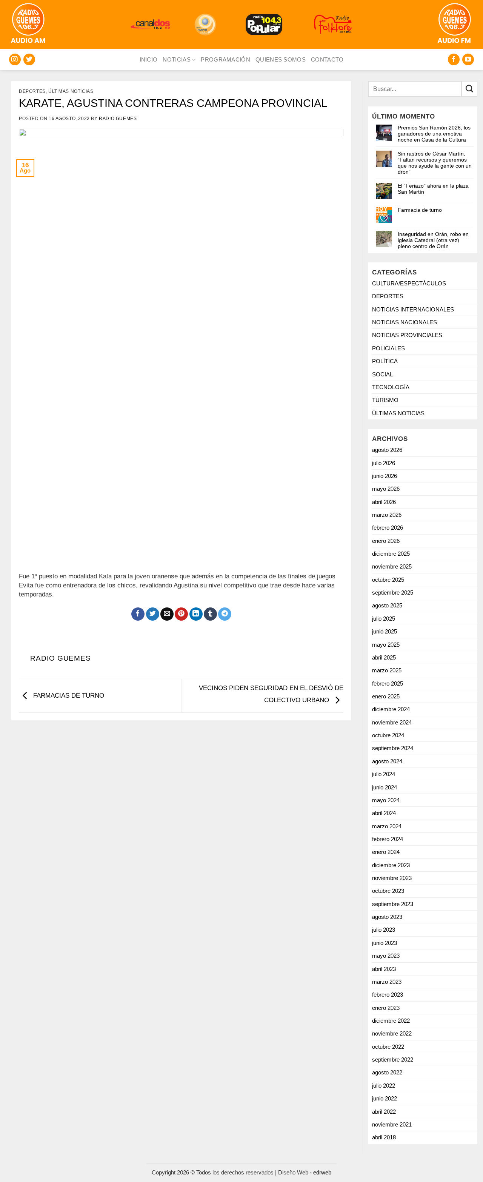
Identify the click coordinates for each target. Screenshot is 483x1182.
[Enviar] (469, 89)
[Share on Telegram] (224, 614)
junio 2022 (384, 1098)
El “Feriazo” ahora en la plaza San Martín (433, 189)
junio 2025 (384, 631)
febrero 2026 (387, 527)
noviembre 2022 (392, 1033)
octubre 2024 (388, 735)
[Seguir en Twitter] (29, 59)
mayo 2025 (386, 644)
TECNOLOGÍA (390, 387)
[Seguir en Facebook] (453, 59)
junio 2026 (384, 476)
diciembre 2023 (391, 865)
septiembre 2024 (392, 748)
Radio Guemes (118, 118)
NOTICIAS (176, 59)
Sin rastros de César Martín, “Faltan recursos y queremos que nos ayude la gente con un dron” (435, 163)
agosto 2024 (387, 761)
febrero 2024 (387, 839)
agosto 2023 (387, 917)
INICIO (149, 59)
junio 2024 (384, 787)
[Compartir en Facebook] (138, 614)
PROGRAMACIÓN (225, 59)
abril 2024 (384, 813)
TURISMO (385, 400)
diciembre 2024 (391, 709)
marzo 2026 (386, 515)
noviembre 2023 (392, 878)
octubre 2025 (388, 579)
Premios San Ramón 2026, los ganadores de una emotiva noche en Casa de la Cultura (434, 134)
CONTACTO (327, 59)
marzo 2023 (386, 982)
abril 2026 (384, 502)
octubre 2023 (388, 891)
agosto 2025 (387, 605)
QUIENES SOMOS (280, 59)
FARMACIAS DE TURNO (67, 695)
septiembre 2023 (392, 904)
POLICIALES (388, 348)
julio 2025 (383, 618)
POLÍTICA (385, 361)
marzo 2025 (386, 670)
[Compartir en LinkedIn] (196, 614)
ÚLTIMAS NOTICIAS (71, 91)
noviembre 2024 (392, 722)
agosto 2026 (387, 450)
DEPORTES (32, 91)
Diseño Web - (304, 1172)
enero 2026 (386, 541)
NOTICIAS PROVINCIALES (407, 335)
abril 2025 (384, 657)
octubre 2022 (388, 1046)
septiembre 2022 (392, 1059)
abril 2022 (384, 1111)
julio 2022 (383, 1085)
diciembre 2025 (391, 553)
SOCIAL (382, 374)
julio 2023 (383, 929)
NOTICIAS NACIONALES (404, 322)
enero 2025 (386, 696)
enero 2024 (386, 852)
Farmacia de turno (420, 210)
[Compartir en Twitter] (152, 614)
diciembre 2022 (391, 1020)
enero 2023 (386, 1008)
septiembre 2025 (392, 592)
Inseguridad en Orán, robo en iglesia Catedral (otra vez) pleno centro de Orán (433, 240)
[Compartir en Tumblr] (210, 614)
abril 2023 (384, 969)
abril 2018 (384, 1137)
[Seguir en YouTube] (468, 59)
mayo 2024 (386, 800)
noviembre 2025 (392, 566)
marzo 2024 (386, 826)
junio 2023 (384, 943)
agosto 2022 (387, 1072)
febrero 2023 (387, 994)
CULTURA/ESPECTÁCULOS (409, 283)
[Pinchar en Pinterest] (181, 614)
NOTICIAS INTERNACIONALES (413, 309)
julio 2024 (383, 774)
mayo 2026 (386, 488)
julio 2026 (383, 463)
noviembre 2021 (392, 1124)
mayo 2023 (386, 955)
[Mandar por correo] (167, 614)
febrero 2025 (387, 683)
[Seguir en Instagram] (15, 59)
